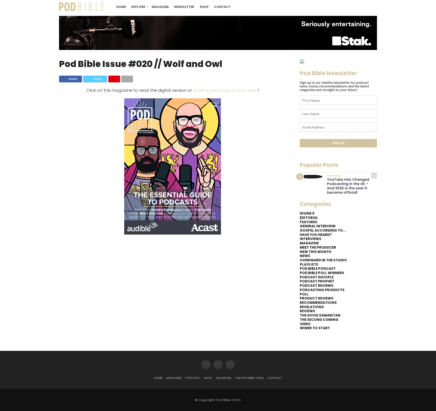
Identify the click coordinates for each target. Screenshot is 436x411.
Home (121, 7)
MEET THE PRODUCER (318, 247)
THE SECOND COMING (319, 319)
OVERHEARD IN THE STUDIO (323, 260)
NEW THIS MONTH (315, 251)
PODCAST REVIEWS (316, 285)
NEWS (305, 255)
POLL (304, 294)
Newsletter (184, 7)
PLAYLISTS (309, 264)
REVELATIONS (312, 307)
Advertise (223, 378)
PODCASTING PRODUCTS (322, 289)
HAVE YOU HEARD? (316, 234)
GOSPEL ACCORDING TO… (323, 230)
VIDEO (305, 324)
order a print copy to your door (225, 90)
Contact (222, 7)
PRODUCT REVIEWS (316, 298)
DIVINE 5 (307, 213)
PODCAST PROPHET (317, 281)
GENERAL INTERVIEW (318, 226)
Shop (204, 7)
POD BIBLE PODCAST (318, 268)
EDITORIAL (309, 217)
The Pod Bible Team (249, 378)
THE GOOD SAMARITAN (320, 315)
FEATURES (308, 222)
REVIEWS (307, 311)
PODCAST (193, 378)
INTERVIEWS (310, 238)
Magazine (160, 7)
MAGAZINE (309, 243)
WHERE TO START (315, 328)
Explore (138, 7)
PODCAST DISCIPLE (317, 277)
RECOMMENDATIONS (318, 302)
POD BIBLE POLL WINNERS (322, 272)
